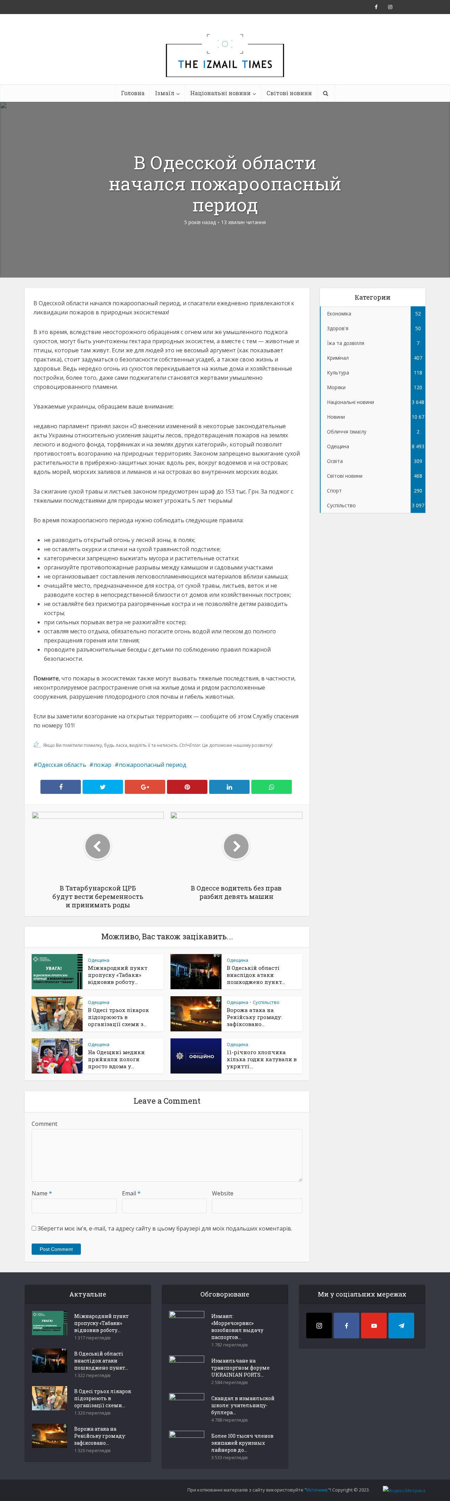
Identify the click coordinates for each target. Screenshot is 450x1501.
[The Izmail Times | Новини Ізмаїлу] (225, 63)
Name (42, 1193)
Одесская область (62, 765)
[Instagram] (319, 1325)
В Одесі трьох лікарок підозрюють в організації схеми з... (118, 1016)
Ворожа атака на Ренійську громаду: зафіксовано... (254, 1016)
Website (222, 1193)
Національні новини (220, 93)
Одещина (98, 960)
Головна (132, 93)
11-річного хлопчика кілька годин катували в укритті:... (262, 1059)
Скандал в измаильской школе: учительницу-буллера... (243, 1405)
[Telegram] (401, 1325)
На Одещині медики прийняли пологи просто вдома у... (116, 1059)
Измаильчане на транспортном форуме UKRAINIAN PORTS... (240, 1367)
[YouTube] (374, 1325)
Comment (44, 1124)
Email (131, 1193)
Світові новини (289, 93)
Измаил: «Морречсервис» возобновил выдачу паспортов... (237, 1326)
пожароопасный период (152, 765)
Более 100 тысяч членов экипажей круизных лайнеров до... (242, 1443)
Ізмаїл (164, 93)
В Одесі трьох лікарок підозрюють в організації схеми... (102, 1398)
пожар (102, 765)
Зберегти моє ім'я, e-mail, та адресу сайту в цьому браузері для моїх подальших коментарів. (165, 1228)
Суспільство (266, 1002)
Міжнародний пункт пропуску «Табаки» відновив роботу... (117, 974)
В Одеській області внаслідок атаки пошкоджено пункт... (256, 974)
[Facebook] (346, 1325)
